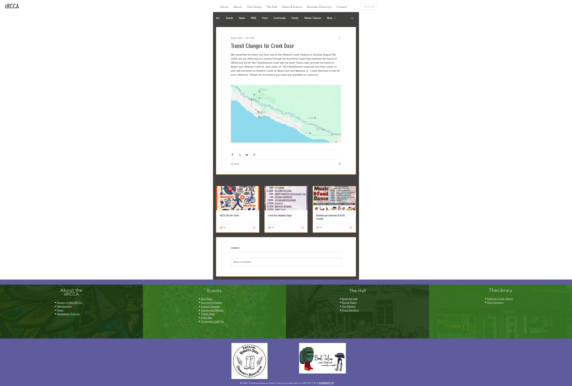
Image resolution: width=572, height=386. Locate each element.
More (329, 18)
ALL (218, 18)
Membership (64, 306)
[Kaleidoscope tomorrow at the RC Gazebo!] (334, 198)
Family (295, 18)
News (242, 18)
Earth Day (206, 317)
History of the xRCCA (69, 302)
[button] (352, 18)
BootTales (206, 299)
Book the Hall (350, 298)
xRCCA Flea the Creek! (229, 215)
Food (265, 18)
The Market (348, 306)
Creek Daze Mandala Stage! (280, 215)
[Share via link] (254, 154)
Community (279, 18)
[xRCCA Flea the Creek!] (237, 198)
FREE (253, 18)
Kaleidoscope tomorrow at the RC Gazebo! (330, 217)
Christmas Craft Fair (212, 321)
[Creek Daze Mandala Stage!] (286, 198)
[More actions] (339, 38)
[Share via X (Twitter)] (239, 154)
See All (353, 180)
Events (229, 18)
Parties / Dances (312, 18)
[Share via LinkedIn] (246, 154)
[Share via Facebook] (232, 154)
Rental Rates (349, 302)
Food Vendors (350, 310)
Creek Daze (208, 314)
